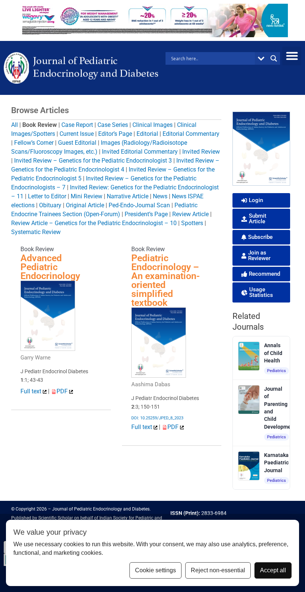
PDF (63, 391)
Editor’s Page (115, 133)
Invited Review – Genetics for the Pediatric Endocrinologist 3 (93, 160)
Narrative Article (127, 196)
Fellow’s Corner (34, 142)
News (160, 196)
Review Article (190, 214)
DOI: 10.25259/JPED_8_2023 (157, 418)
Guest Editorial (77, 142)
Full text (31, 391)
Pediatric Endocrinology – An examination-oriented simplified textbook (165, 280)
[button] (291, 56)
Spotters (192, 223)
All (14, 124)
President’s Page (146, 214)
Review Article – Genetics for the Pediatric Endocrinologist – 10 (94, 223)
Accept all (273, 570)
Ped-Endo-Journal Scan (139, 205)
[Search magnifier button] (273, 58)
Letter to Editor (47, 196)
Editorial (147, 133)
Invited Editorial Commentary (140, 151)
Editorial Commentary (191, 133)
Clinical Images (152, 124)
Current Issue (77, 133)
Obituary (50, 205)
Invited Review (201, 151)
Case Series (112, 124)
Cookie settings (155, 570)
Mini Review (86, 196)
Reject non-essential (218, 570)
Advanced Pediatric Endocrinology (50, 267)
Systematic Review (36, 232)
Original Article (85, 205)
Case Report (77, 124)
